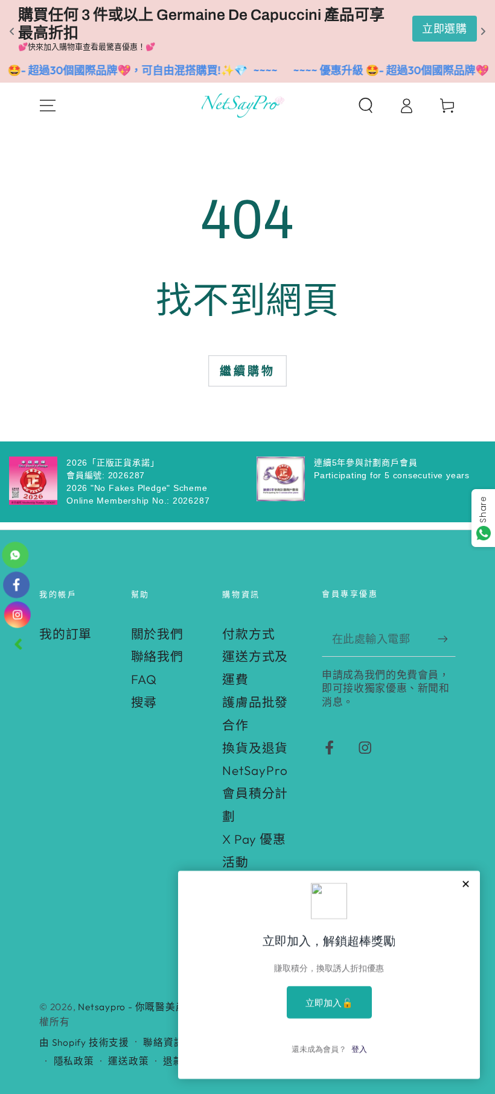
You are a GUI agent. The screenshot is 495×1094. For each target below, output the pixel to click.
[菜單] (48, 105)
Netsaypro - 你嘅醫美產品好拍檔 (152, 1007)
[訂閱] (447, 638)
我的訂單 (65, 634)
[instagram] (17, 613)
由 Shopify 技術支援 (84, 1042)
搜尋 (144, 702)
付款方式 (248, 634)
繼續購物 (247, 371)
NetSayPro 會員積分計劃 (255, 793)
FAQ (144, 679)
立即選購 (444, 29)
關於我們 (157, 634)
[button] (365, 105)
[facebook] (17, 586)
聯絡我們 (157, 656)
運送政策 (128, 1061)
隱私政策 (74, 1061)
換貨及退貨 (255, 748)
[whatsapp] (17, 559)
